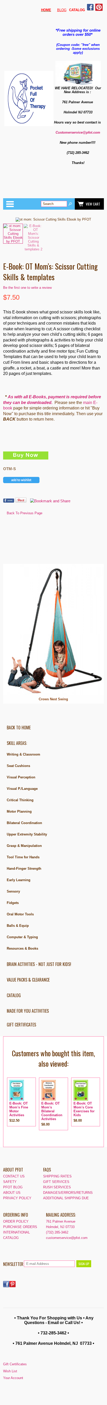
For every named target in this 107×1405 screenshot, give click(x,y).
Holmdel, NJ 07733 (60, 1227)
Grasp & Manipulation (24, 846)
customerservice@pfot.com (67, 1238)
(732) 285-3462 (57, 1232)
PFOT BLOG (13, 1187)
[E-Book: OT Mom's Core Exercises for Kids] (80, 1099)
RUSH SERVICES (57, 1187)
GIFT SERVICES (56, 1182)
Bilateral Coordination (24, 823)
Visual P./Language (22, 789)
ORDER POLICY (16, 1221)
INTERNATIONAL (16, 1232)
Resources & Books (22, 948)
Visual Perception (21, 777)
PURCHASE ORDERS (20, 1227)
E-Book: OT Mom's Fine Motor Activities (18, 1109)
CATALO (75, 10)
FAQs (47, 1170)
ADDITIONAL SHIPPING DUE (66, 1198)
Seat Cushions (18, 766)
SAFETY (10, 1182)
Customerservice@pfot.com (78, 132)
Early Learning (18, 880)
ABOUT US (12, 1193)
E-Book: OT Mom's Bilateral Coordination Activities (51, 1111)
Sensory (13, 891)
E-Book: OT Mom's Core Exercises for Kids (84, 1109)
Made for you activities (28, 1011)
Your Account (13, 1378)
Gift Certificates (21, 1025)
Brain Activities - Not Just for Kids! (39, 964)
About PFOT (13, 1170)
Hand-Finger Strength (24, 869)
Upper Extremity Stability (27, 834)
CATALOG (14, 995)
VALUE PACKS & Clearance (28, 980)
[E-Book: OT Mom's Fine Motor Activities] (16, 1099)
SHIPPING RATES (57, 1176)
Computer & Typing (22, 937)
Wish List (10, 1371)
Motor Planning (19, 811)
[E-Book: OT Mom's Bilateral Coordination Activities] (48, 1099)
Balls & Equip (18, 926)
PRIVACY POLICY (17, 1198)
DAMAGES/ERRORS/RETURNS (68, 1193)
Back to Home (19, 727)
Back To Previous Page (24, 513)
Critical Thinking (20, 800)
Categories (10, 204)
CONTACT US (14, 1176)
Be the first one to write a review (27, 288)
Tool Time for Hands (23, 857)
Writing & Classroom (23, 754)
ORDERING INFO (15, 1215)
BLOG (61, 10)
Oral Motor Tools (20, 914)
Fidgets (13, 903)
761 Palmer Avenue (60, 1221)
